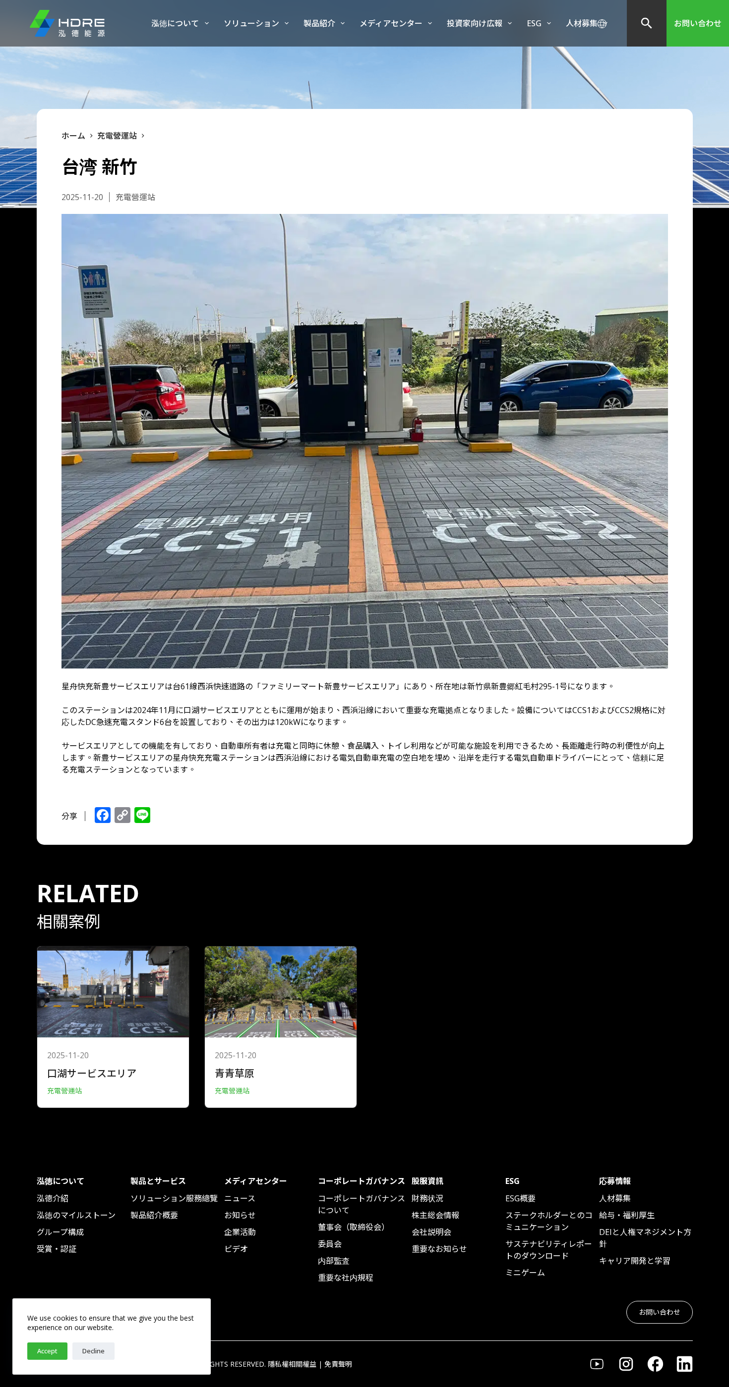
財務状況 (427, 1198)
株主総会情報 (435, 1215)
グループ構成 (60, 1232)
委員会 (330, 1243)
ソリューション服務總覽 (174, 1198)
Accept (47, 1350)
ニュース (239, 1198)
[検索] (647, 23)
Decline (93, 1350)
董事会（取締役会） (353, 1227)
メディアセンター (391, 23)
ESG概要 (520, 1198)
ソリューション (251, 23)
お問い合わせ (698, 23)
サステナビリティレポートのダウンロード (548, 1249)
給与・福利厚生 (627, 1215)
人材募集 (615, 1198)
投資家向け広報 (474, 23)
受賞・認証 (56, 1248)
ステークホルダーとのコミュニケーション (549, 1221)
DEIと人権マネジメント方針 (645, 1238)
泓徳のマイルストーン (76, 1215)
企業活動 (240, 1232)
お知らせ (240, 1215)
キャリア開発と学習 (634, 1260)
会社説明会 (431, 1232)
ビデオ (236, 1248)
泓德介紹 (52, 1198)
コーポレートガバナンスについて (361, 1204)
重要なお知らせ (439, 1248)
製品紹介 (319, 23)
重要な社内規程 (345, 1277)
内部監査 (334, 1260)
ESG (534, 23)
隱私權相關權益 (292, 1364)
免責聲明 (338, 1364)
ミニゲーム (525, 1272)
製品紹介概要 (154, 1215)
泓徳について (175, 23)
